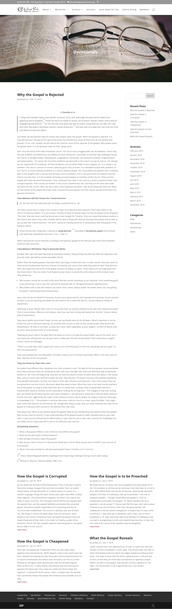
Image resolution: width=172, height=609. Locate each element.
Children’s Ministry (79, 595)
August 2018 (135, 175)
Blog (132, 219)
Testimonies (49, 595)
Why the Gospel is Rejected (40, 94)
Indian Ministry (115, 595)
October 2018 (136, 167)
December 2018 (137, 159)
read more (22, 529)
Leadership (22, 595)
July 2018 (134, 180)
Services (76, 10)
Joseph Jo (24, 99)
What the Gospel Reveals (141, 136)
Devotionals (135, 223)
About (46, 10)
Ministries (60, 10)
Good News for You (109, 10)
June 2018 (134, 184)
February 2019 (136, 151)
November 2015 (137, 204)
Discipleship (135, 227)
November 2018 (137, 163)
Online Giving (129, 10)
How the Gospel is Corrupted (42, 476)
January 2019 (136, 155)
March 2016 (135, 200)
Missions (148, 595)
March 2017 (135, 192)
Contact (90, 598)
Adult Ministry (97, 595)
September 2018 (137, 171)
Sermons (90, 10)
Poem (132, 231)
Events (20, 598)
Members (144, 10)
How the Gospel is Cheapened (42, 541)
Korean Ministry (132, 595)
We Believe (36, 595)
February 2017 (136, 196)
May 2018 (134, 188)
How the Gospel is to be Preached (118, 476)
